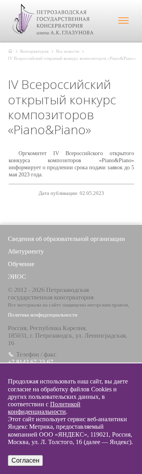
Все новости (67, 51)
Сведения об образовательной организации (66, 238)
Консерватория (34, 51)
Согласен (25, 460)
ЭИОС (17, 276)
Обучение (21, 264)
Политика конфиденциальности (42, 315)
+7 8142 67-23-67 (30, 362)
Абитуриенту (26, 251)
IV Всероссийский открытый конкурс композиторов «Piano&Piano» (72, 58)
